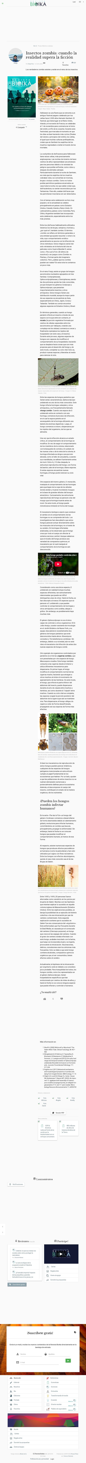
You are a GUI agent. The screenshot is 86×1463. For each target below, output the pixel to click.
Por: (17, 1257)
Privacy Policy (74, 1454)
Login (52, 1459)
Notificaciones (16, 1184)
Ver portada (31, 119)
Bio (15, 1391)
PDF (74, 63)
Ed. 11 (35, 46)
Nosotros (17, 1387)
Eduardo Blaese (19, 1257)
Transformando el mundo (59, 1395)
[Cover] (43, 1421)
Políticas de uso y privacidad (39, 1459)
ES (81, 2)
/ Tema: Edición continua (43, 46)
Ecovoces (54, 1387)
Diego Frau (31, 64)
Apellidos (52, 1354)
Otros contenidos (42, 1118)
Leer (74, 2)
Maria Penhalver (19, 1267)
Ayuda (16, 1429)
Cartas (53, 1266)
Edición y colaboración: (44, 1093)
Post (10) (32, 1241)
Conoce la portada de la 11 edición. (22, 119)
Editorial (16, 1382)
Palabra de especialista (58, 1409)
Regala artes (52, 1271)
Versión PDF (58, 1113)
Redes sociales (22, 124)
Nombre (23, 1354)
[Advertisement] (43, 24)
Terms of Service (68, 1456)
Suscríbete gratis (17, 1284)
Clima (16, 1404)
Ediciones (17, 1395)
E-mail (23, 1362)
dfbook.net (22, 1454)
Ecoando (54, 1400)
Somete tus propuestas (56, 1280)
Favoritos (17, 1409)
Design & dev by (18, 1454)
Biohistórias (54, 1378)
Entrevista (54, 1391)
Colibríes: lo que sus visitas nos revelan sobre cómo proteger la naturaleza (24, 1253)
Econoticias (55, 1382)
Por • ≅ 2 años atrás (34, 64)
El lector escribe (56, 1404)
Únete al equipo (53, 1275)
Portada (16, 1400)
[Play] (61, 1254)
